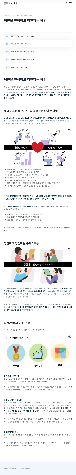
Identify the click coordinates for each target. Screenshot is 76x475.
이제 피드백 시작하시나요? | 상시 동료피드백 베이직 (19, 15)
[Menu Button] (70, 3)
